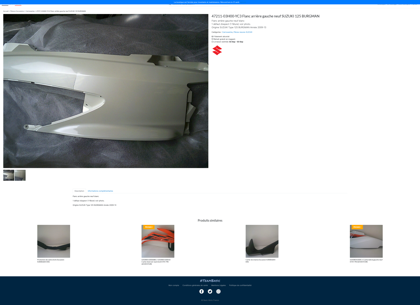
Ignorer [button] (243, 2)
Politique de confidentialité (240, 285)
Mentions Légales (218, 285)
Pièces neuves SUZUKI (243, 32)
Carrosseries (30, 11)
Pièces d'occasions (17, 11)
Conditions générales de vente (195, 285)
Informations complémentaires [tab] (100, 191)
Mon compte (174, 285)
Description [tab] (79, 191)
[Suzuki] (217, 50)
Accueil (5, 11)
